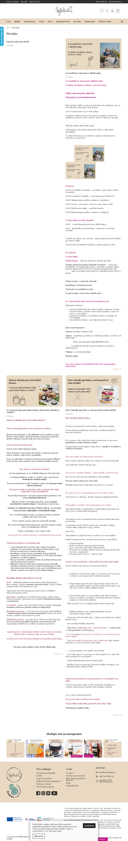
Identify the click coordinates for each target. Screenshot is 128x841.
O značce (70, 773)
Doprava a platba (12, 2)
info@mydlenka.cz (107, 772)
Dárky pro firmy (43, 784)
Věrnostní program (45, 787)
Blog (68, 783)
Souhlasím (89, 826)
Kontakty (24, 2)
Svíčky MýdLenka (48, 647)
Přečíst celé (117, 369)
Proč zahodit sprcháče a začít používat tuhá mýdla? (91, 410)
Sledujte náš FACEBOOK (38, 793)
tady (86, 708)
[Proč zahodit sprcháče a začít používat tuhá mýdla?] (94, 391)
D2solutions (108, 838)
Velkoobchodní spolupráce (48, 781)
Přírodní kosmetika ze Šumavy (76, 779)
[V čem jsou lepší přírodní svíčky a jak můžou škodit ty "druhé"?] (34, 391)
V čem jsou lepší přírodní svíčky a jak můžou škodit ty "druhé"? (32, 411)
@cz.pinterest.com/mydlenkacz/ (48, 793)
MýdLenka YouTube (54, 793)
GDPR (39, 776)
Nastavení (38, 836)
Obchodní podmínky (45, 773)
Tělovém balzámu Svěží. (17, 593)
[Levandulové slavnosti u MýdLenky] (94, 54)
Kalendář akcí (35, 2)
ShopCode (118, 838)
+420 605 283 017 (106, 776)
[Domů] (7, 27)
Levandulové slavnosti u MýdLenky (83, 73)
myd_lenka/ (43, 793)
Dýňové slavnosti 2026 (17, 42)
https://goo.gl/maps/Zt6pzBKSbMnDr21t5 (91, 342)
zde (59, 831)
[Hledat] (107, 10)
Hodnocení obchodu (75, 776)
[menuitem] (8, 22)
